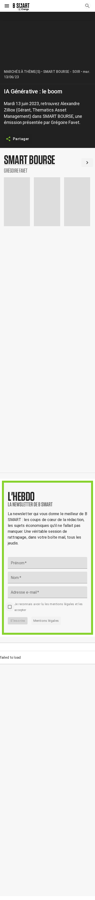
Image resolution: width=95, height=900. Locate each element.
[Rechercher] (87, 6)
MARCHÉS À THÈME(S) (22, 72)
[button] (47, 163)
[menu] (7, 6)
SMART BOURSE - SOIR (61, 72)
